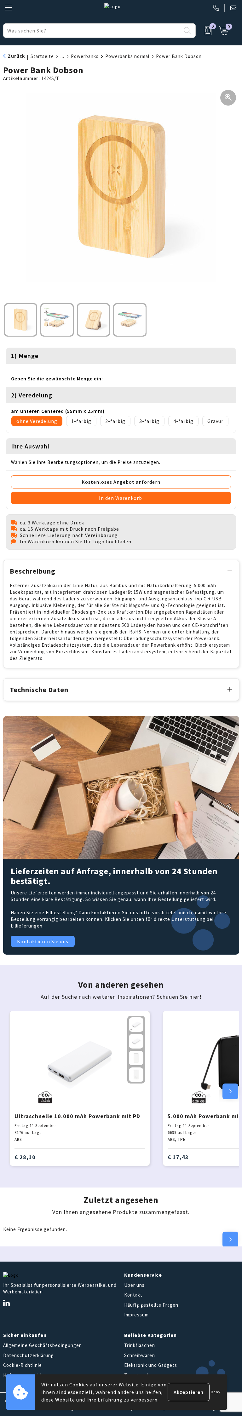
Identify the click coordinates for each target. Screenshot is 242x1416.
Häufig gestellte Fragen (151, 1305)
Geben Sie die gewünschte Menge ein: (57, 378)
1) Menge (24, 356)
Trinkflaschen (139, 1345)
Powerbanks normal (127, 56)
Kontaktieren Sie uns (42, 941)
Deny (216, 1392)
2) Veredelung (31, 395)
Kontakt (133, 1295)
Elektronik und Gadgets (150, 1365)
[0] (206, 30)
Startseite (42, 56)
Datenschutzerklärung (28, 1355)
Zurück (16, 56)
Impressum (136, 1315)
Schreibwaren (139, 1355)
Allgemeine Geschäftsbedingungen (42, 1345)
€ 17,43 (178, 1157)
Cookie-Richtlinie (22, 1365)
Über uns (134, 1285)
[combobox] (92, 30)
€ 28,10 (25, 1157)
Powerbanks (85, 56)
